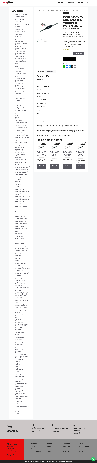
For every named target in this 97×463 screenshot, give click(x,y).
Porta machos (43, 10)
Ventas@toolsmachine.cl (37, 449)
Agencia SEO (56, 461)
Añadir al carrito (78, 53)
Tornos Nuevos (66, 446)
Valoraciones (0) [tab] (50, 71)
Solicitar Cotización (69, 59)
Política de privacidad (84, 446)
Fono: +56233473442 (36, 451)
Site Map (81, 451)
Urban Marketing (68, 461)
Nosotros (81, 2)
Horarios (49, 451)
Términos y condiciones (84, 449)
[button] (59, 14)
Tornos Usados (66, 449)
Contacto (33, 446)
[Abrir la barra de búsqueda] (91, 2)
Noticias (49, 449)
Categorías (60, 2)
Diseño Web (62, 461)
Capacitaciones (66, 451)
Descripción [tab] (41, 71)
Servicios (71, 2)
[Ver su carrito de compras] (88, 3)
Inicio (38, 10)
